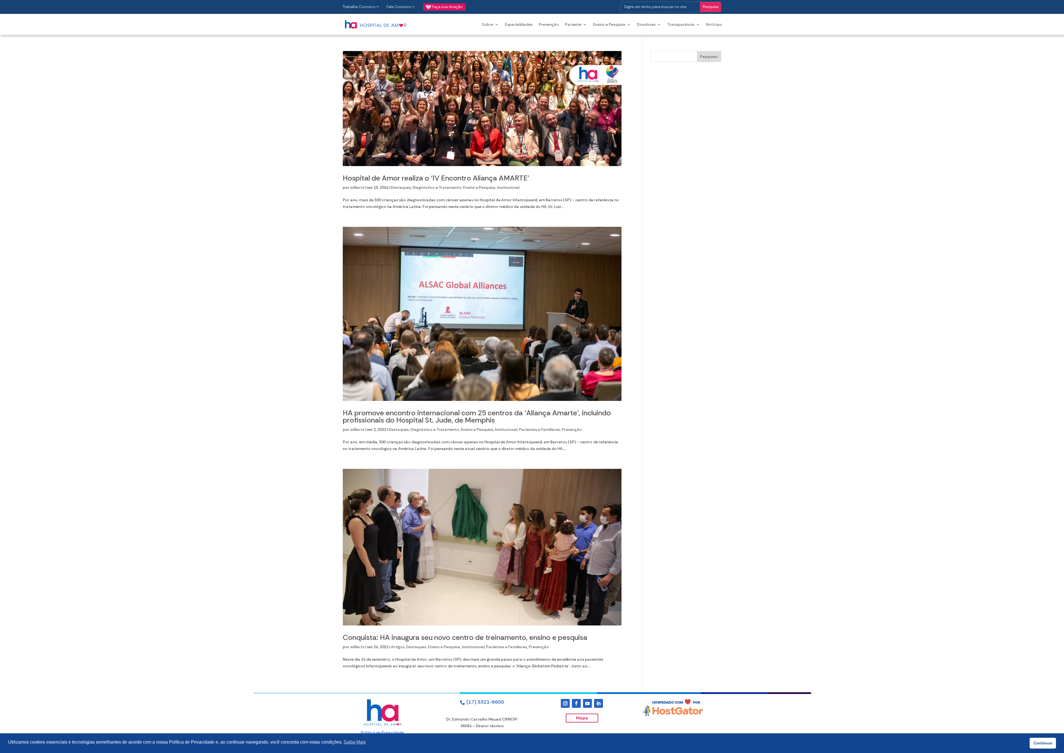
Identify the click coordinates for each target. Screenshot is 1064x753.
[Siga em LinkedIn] (598, 703)
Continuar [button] (1043, 743)
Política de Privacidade (382, 732)
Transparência (680, 24)
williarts (357, 187)
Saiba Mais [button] (355, 742)
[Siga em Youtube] (587, 703)
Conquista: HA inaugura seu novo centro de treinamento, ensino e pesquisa (465, 637)
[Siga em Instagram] (565, 703)
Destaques (401, 187)
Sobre (487, 24)
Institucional (508, 187)
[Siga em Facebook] (576, 703)
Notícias (714, 24)
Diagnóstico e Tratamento (437, 187)
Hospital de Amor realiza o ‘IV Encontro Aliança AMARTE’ (436, 178)
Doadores (646, 24)
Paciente (573, 24)
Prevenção (549, 24)
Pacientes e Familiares (539, 429)
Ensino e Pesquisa (609, 24)
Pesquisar (709, 56)
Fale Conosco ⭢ (401, 6)
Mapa (582, 718)
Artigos (398, 646)
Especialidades (519, 24)
